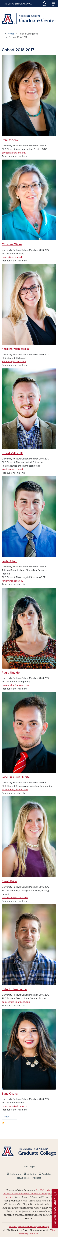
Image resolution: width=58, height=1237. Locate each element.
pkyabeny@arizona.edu (14, 152)
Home (11, 33)
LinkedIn (31, 1174)
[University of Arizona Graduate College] (29, 1151)
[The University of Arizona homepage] (17, 3)
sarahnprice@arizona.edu (15, 897)
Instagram (15, 1174)
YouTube (46, 1174)
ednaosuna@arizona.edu (14, 1106)
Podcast (36, 1177)
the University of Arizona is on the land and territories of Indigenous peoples (29, 1194)
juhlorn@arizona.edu (12, 580)
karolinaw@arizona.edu (14, 361)
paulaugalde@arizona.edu (15, 685)
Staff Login (29, 1166)
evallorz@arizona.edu (13, 469)
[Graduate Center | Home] (29, 18)
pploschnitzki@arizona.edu (16, 1001)
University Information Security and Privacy (29, 1226)
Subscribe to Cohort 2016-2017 (3, 1123)
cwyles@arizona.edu (12, 257)
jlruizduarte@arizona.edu (15, 789)
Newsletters (23, 1177)
